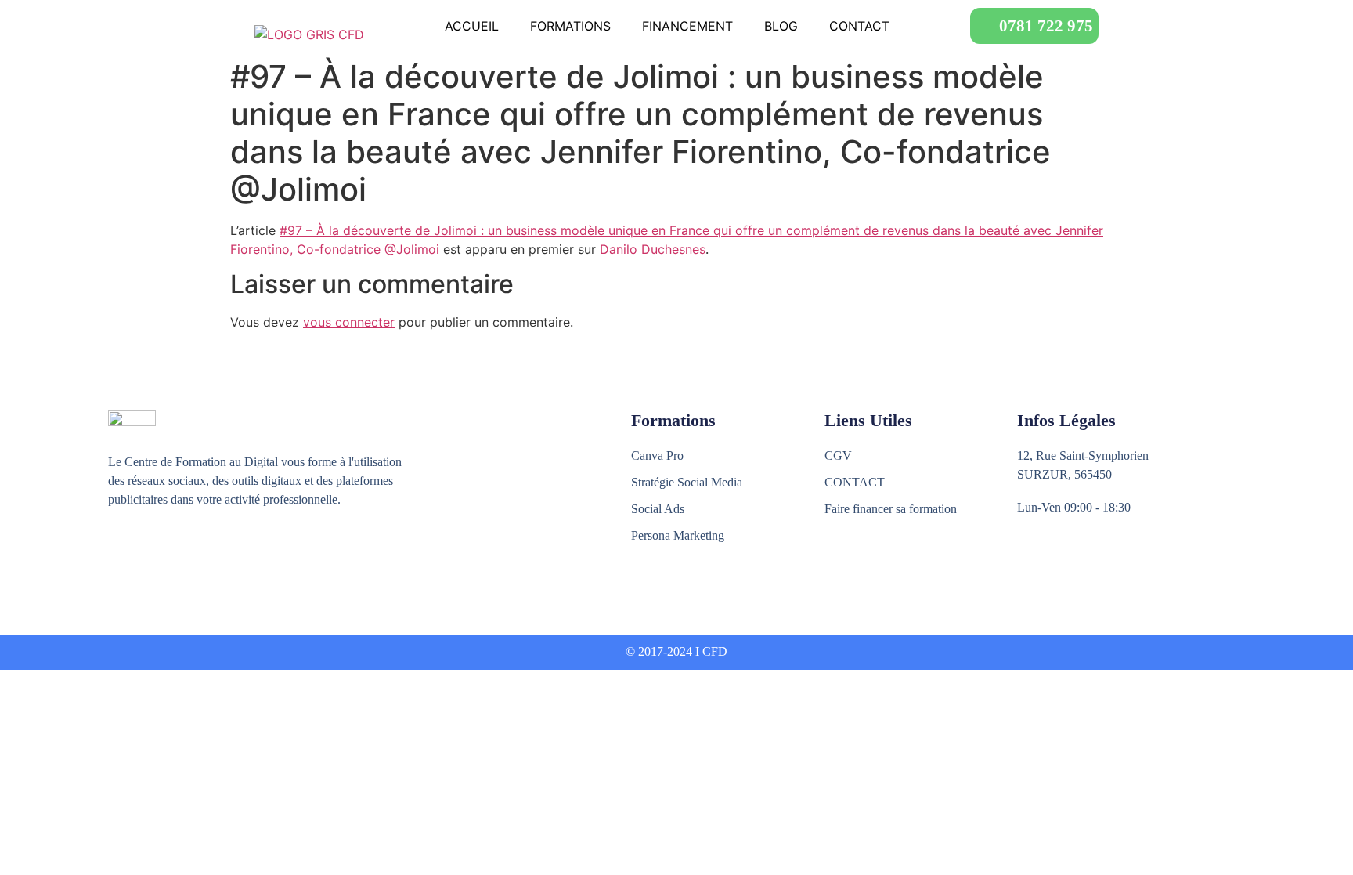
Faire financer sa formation (890, 508)
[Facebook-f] (117, 557)
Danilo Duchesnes (652, 249)
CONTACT (859, 26)
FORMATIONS (570, 26)
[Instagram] (151, 557)
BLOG (781, 26)
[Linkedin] (184, 557)
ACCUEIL (472, 26)
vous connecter (349, 322)
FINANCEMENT (687, 26)
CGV (838, 455)
